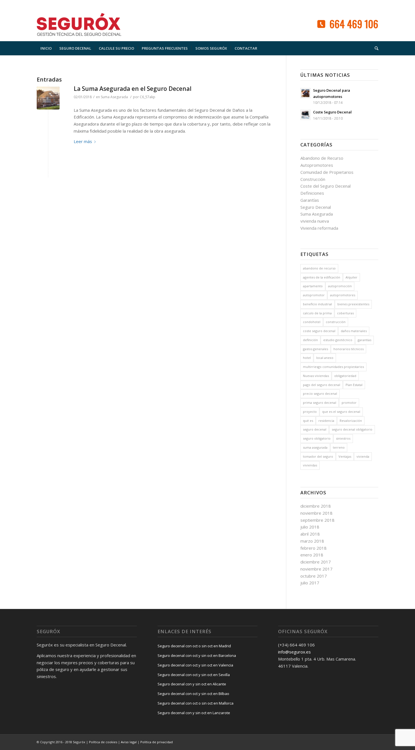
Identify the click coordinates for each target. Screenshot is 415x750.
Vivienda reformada (319, 228)
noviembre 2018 (316, 513)
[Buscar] (374, 48)
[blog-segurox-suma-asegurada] (48, 98)
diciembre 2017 (315, 562)
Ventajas (344, 456)
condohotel (311, 322)
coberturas (345, 313)
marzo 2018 (312, 541)
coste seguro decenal (319, 331)
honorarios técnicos (348, 349)
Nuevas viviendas (316, 376)
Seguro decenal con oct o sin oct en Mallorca (195, 703)
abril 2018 (310, 534)
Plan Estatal (354, 385)
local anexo (324, 358)
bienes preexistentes (353, 304)
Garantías (309, 200)
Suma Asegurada (114, 97)
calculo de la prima (317, 313)
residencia (326, 420)
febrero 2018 (313, 548)
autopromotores (342, 295)
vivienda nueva (314, 221)
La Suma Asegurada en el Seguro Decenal (132, 89)
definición (310, 340)
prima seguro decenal (319, 402)
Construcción (312, 179)
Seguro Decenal (315, 207)
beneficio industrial (317, 304)
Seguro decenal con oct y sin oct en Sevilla (194, 674)
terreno (339, 447)
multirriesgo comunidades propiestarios (333, 367)
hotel (307, 358)
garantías (364, 340)
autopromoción (340, 286)
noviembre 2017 (316, 569)
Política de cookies (103, 742)
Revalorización (351, 420)
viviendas (310, 465)
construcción (336, 322)
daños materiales (354, 331)
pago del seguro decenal (321, 385)
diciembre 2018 (315, 506)
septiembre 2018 (317, 520)
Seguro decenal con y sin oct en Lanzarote (194, 712)
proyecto (310, 411)
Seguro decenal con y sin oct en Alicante (192, 684)
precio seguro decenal (320, 393)
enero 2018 (311, 555)
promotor (349, 402)
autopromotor (314, 295)
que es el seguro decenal (341, 411)
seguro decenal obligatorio (352, 429)
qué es (308, 420)
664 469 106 (353, 23)
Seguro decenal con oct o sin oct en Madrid (194, 645)
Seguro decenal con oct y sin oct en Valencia (195, 665)
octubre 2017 (313, 576)
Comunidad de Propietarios (326, 172)
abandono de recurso (319, 268)
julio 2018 (309, 527)
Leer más (83, 141)
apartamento (313, 286)
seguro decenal (314, 429)
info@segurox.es (294, 652)
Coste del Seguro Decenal (325, 186)
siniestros (343, 438)
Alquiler (351, 277)
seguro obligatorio (317, 438)
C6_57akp (147, 97)
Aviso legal (129, 742)
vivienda (363, 456)
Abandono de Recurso (321, 158)
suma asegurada (315, 447)
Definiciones (312, 193)
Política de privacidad (156, 742)
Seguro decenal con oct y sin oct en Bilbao (193, 693)
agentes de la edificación (321, 277)
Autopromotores (316, 165)
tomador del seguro (318, 456)
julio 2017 (309, 582)
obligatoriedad (345, 376)
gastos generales (315, 349)
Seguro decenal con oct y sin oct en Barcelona (197, 655)
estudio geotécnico (337, 340)
